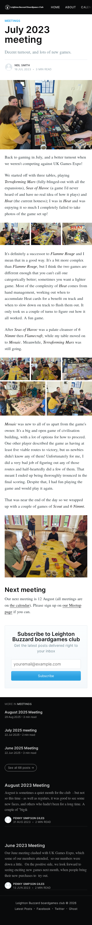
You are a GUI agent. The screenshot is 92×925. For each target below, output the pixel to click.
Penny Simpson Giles (29, 818)
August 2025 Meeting (23, 712)
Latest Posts (23, 909)
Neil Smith (22, 65)
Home (55, 7)
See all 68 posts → (21, 767)
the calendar (19, 605)
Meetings (12, 21)
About (70, 7)
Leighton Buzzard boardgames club (40, 903)
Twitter (60, 909)
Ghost (73, 909)
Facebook (43, 909)
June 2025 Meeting (21, 748)
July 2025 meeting (21, 730)
